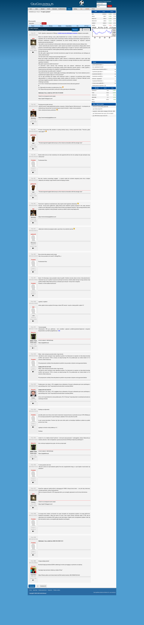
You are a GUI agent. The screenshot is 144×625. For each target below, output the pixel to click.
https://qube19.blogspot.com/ (45, 98)
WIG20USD (94, 20)
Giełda (59, 26)
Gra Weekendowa (62, 8)
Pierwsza (75, 29)
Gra (77, 26)
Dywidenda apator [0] (97, 71)
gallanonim (33, 135)
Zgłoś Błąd (35, 590)
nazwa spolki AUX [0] (98, 64)
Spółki (41, 26)
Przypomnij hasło (107, 1)
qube (33, 38)
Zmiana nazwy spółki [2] (98, 83)
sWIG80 (93, 25)
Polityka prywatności (42, 590)
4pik (33, 307)
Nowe (33, 26)
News (36, 8)
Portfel (48, 8)
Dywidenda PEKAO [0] (97, 80)
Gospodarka (68, 26)
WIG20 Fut (94, 18)
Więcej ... (94, 101)
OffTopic (86, 26)
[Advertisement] (59, 17)
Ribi (33, 109)
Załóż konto (99, 1)
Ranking (75, 8)
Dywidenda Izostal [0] (97, 76)
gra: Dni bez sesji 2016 (97, 108)
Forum (69, 8)
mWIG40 (93, 23)
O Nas (30, 590)
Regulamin (50, 590)
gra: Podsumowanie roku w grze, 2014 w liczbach (103, 113)
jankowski (33, 234)
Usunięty (33, 160)
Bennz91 (33, 389)
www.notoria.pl (112, 592)
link (59, 330)
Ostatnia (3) (86, 29)
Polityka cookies (56, 590)
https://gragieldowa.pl (43, 342)
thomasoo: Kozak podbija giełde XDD (100, 106)
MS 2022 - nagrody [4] (96, 78)
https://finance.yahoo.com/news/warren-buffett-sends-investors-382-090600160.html (59, 575)
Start (31, 8)
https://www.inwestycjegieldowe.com (47, 117)
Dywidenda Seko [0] (97, 74)
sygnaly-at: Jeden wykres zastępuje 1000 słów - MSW (104, 111)
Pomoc (93, 8)
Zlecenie (42, 8)
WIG (93, 14)
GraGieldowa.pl (32, 11)
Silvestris (33, 332)
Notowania (54, 8)
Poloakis (33, 566)
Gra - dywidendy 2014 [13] (97, 67)
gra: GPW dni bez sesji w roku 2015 (100, 115)
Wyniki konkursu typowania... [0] (99, 85)
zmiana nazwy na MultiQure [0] (99, 69)
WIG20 (93, 16)
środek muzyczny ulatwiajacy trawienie (67, 33)
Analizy (50, 26)
